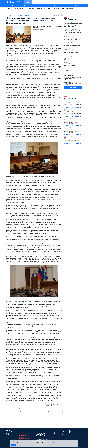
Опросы (68, 3)
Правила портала (23, 435)
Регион (14, 5)
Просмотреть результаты (72, 90)
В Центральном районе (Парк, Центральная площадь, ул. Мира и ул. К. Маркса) (73, 83)
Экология (39, 5)
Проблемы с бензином (19, 8)
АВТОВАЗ (28, 8)
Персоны (62, 3)
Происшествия (57, 5)
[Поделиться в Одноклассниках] (61, 15)
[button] (20, 411)
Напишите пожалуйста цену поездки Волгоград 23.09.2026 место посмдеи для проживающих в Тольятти (72, 132)
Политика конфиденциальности (24, 438)
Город (8, 5)
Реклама (21, 433)
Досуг (45, 5)
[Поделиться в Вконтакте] (58, 15)
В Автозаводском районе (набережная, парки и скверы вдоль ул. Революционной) (73, 78)
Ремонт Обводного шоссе (54, 8)
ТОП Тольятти (70, 19)
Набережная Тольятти (67, 8)
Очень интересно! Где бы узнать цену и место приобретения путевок (72, 141)
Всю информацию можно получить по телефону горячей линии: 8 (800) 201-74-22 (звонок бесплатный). (72, 105)
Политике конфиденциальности (60, 442)
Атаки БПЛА (10, 8)
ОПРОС (67, 71)
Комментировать (26, 15)
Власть (19, 5)
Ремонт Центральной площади (39, 8)
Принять (14, 444)
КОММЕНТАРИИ (70, 98)
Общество (26, 5)
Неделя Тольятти (11, 10)
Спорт (50, 5)
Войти (79, 5)
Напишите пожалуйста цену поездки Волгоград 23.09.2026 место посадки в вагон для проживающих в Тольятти (72, 123)
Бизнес (32, 5)
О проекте (21, 431)
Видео (56, 3)
